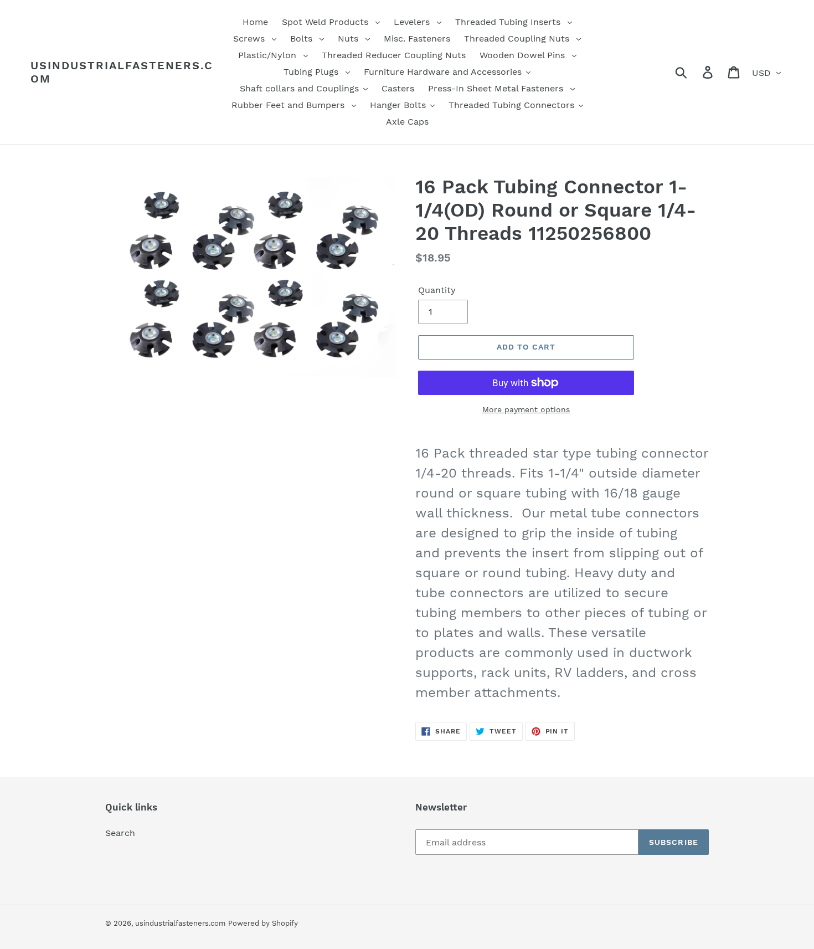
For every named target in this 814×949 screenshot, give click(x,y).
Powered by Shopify (263, 923)
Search (120, 833)
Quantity (437, 290)
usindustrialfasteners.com (121, 72)
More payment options (526, 409)
